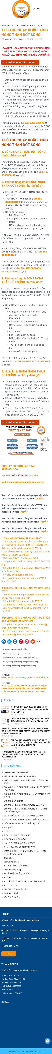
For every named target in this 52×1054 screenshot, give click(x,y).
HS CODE (8, 831)
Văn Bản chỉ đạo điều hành (16, 889)
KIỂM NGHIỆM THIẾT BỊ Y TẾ (17, 835)
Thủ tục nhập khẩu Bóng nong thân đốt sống (20, 662)
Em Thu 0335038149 (32, 123)
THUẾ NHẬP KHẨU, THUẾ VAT (18, 873)
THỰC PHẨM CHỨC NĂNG (16, 865)
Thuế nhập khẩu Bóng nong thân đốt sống (19, 666)
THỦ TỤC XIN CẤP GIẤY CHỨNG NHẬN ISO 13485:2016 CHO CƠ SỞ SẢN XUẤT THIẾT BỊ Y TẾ (29, 709)
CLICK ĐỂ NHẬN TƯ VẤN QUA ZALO (20, 62)
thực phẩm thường (12, 869)
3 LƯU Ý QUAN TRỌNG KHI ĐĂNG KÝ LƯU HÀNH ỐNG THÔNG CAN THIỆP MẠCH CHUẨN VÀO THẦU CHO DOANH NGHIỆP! (25, 731)
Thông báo (9, 858)
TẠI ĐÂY (23, 511)
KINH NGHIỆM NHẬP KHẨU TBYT (19, 843)
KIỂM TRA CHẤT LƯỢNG (15, 839)
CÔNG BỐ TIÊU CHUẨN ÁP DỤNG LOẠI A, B (24, 805)
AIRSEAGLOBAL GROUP (14, 39)
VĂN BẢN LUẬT (11, 893)
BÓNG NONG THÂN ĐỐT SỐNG (15, 649)
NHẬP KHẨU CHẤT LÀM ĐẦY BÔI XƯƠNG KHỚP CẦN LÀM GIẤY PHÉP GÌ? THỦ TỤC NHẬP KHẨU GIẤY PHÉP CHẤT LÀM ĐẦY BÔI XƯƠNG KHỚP (24, 688)
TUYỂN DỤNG (10, 885)
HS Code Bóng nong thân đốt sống (16, 653)
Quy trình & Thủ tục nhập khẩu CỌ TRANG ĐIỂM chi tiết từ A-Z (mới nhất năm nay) (30, 719)
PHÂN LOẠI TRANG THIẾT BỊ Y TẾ (19, 847)
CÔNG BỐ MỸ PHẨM (13, 801)
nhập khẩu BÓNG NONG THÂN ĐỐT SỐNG (20, 657)
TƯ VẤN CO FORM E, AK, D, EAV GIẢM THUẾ (24, 881)
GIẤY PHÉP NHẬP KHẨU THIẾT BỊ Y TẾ (22, 823)
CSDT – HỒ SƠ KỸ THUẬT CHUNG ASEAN (23, 815)
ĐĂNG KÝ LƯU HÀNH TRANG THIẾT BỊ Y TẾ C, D (21, 26)
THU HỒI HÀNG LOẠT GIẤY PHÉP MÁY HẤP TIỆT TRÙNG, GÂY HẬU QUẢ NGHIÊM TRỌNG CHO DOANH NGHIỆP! (24, 754)
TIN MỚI (7, 877)
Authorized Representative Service (20, 776)
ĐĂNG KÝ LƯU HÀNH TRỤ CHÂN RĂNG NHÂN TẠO (25, 677)
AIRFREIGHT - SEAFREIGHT (16, 772)
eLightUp (40, 1051)
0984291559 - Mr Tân (10, 946)
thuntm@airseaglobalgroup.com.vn (25, 482)
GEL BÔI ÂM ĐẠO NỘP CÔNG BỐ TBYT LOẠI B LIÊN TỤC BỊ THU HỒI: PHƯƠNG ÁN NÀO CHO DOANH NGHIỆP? (31, 742)
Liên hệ (9, 954)
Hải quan (8, 827)
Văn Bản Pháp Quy (12, 897)
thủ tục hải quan (11, 862)
